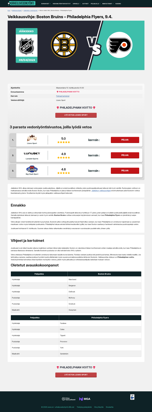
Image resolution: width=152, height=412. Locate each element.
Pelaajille (95, 3)
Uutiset (85, 3)
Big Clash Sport (32, 174)
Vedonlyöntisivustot (62, 3)
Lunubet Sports (32, 159)
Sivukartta (109, 407)
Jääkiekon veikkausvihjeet (101, 191)
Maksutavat (107, 3)
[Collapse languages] (132, 395)
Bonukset (45, 3)
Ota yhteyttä (98, 407)
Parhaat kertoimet (62, 96)
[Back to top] (148, 408)
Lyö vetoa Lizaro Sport (76, 115)
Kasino (118, 3)
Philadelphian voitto (69, 92)
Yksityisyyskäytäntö (84, 407)
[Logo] (21, 3)
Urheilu (76, 3)
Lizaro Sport (32, 143)
